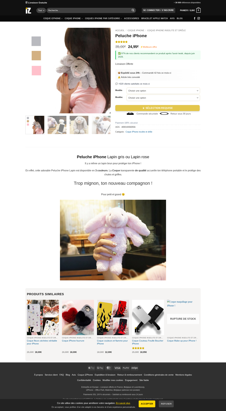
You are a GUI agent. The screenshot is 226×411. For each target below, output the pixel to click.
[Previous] (31, 70)
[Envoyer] (133, 10)
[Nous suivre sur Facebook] (194, 18)
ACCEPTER (147, 404)
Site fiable (144, 380)
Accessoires (131, 18)
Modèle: (119, 97)
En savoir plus (123, 403)
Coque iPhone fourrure (73, 340)
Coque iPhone (73, 18)
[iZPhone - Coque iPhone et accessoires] (28, 10)
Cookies (97, 380)
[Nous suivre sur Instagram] (198, 18)
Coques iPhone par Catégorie (102, 18)
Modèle (118, 90)
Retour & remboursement (129, 375)
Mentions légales (183, 375)
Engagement (131, 380)
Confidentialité (84, 380)
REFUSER (166, 404)
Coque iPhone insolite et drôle (166, 30)
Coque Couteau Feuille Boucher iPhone (147, 342)
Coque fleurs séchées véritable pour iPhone (42, 342)
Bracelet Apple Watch (154, 18)
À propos (38, 375)
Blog (180, 18)
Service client (51, 375)
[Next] (105, 70)
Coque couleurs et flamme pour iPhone (112, 342)
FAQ (61, 375)
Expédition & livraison (105, 375)
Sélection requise (159, 108)
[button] (190, 10)
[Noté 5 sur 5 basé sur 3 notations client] (158, 42)
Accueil (120, 30)
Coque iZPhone (52, 18)
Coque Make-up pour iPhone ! (181, 340)
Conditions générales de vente (159, 375)
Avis (172, 18)
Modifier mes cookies (113, 380)
